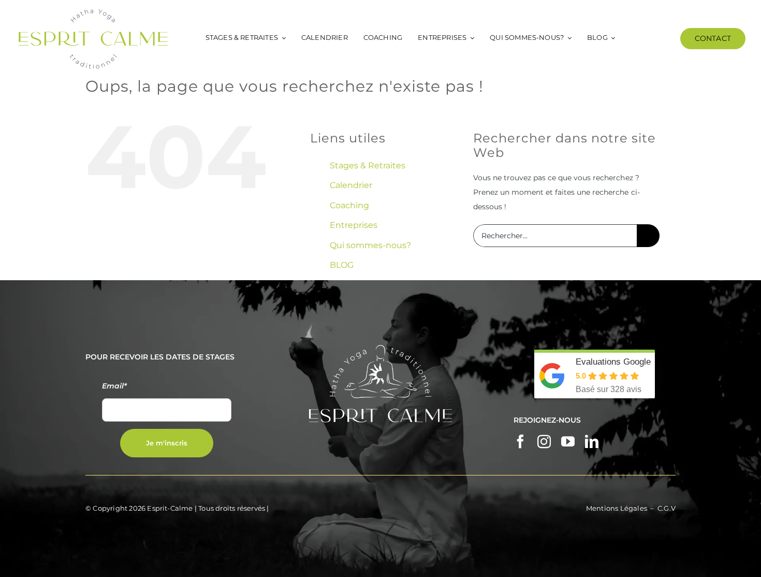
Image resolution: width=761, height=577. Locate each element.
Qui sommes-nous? (370, 245)
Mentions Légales (616, 508)
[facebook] (520, 441)
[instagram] (544, 441)
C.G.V (666, 508)
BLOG (342, 265)
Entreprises (353, 225)
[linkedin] (591, 441)
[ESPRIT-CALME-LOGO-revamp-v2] (93, 11)
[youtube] (568, 441)
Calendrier (351, 185)
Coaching (349, 205)
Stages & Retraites (367, 165)
